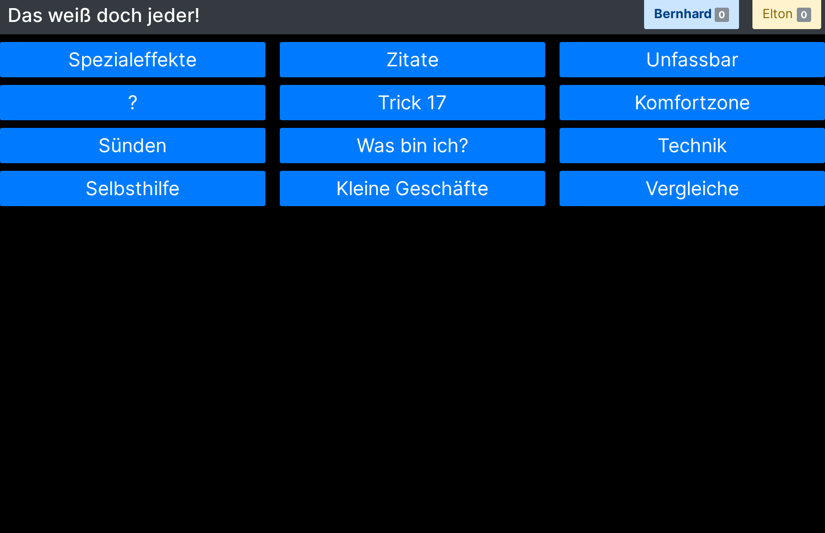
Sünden (132, 145)
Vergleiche (692, 188)
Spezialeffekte (132, 59)
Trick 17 (412, 102)
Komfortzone (692, 102)
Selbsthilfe (132, 188)
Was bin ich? (412, 145)
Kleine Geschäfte (412, 188)
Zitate (412, 59)
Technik (692, 145)
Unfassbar (692, 59)
